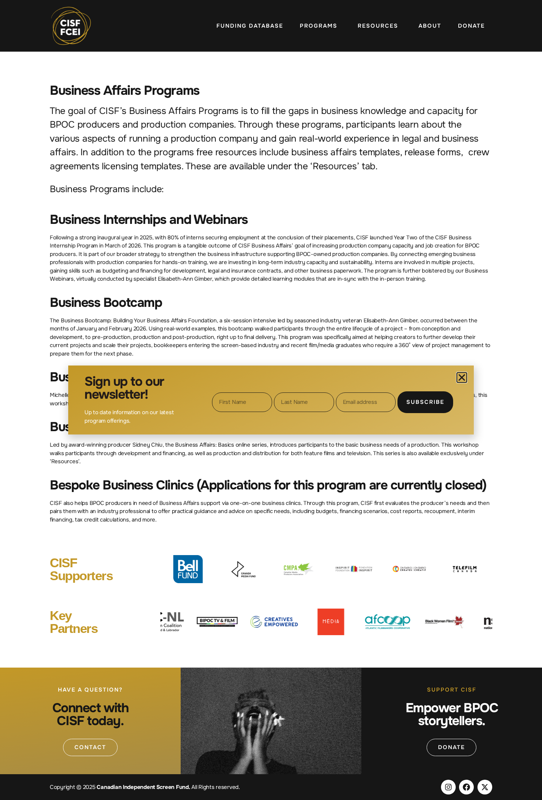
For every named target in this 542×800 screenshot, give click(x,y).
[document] (271, 400)
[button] (461, 377)
